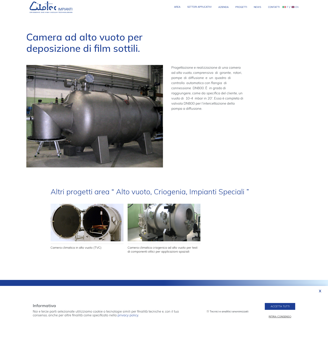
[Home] (51, 6)
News (257, 7)
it (287, 7)
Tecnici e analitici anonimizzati (229, 311)
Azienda (223, 7)
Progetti (241, 7)
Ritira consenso (280, 316)
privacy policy (128, 315)
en (296, 7)
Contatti (274, 7)
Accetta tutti (280, 306)
